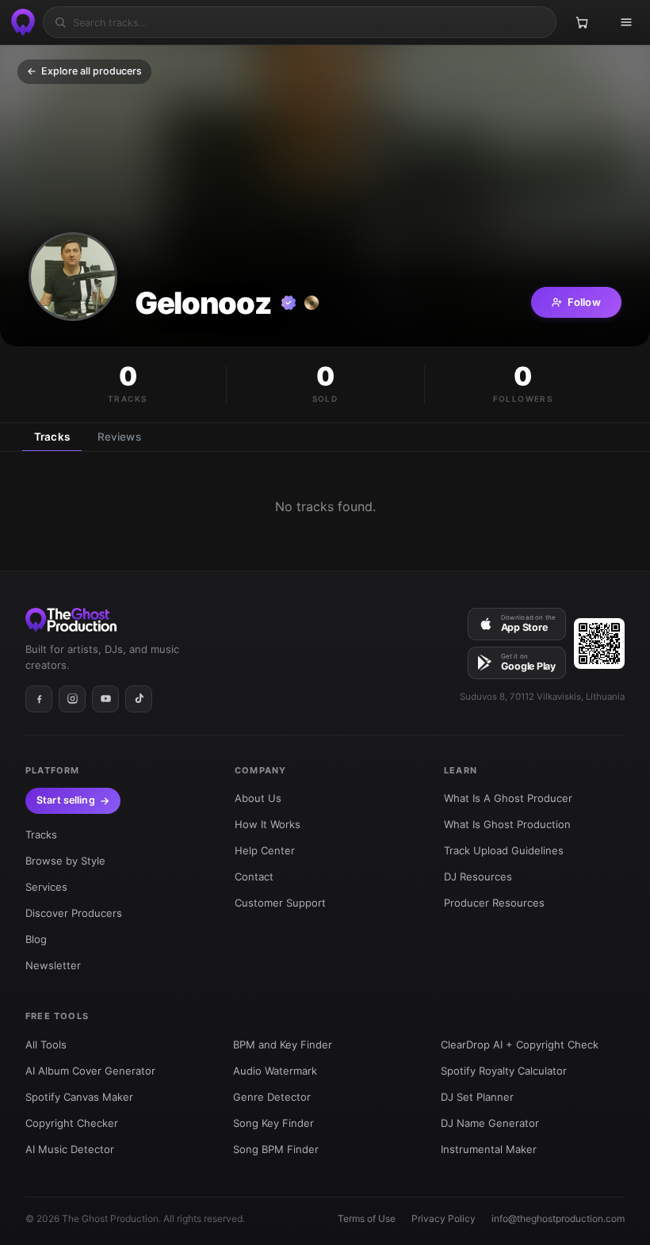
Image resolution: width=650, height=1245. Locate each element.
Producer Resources (494, 902)
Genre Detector (272, 1096)
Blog (36, 939)
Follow (584, 302)
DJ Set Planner (477, 1096)
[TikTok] (138, 699)
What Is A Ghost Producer (508, 798)
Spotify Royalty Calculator (504, 1070)
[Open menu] (626, 22)
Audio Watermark (275, 1070)
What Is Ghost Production (507, 824)
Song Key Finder (273, 1123)
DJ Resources (478, 876)
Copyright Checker (71, 1123)
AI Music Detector (69, 1149)
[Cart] (582, 22)
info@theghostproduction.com (558, 1218)
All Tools (46, 1044)
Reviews (119, 436)
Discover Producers (73, 913)
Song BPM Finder (276, 1149)
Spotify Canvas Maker (79, 1096)
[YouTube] (105, 699)
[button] (73, 276)
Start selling (65, 800)
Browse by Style (65, 860)
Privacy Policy (443, 1218)
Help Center (265, 850)
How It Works (267, 824)
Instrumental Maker (489, 1149)
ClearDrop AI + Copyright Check (519, 1044)
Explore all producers (84, 71)
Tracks (52, 436)
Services (46, 886)
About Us (258, 798)
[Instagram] (72, 699)
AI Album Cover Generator (90, 1070)
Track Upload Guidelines (504, 850)
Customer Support (280, 902)
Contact (254, 876)
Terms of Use (367, 1218)
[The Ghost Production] (20, 22)
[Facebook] (38, 699)
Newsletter (53, 965)
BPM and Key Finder (282, 1044)
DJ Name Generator (490, 1123)
